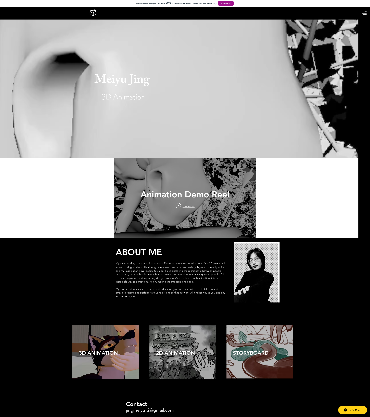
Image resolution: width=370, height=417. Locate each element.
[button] (364, 13)
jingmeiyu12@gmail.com (150, 410)
